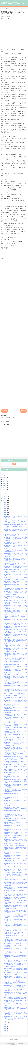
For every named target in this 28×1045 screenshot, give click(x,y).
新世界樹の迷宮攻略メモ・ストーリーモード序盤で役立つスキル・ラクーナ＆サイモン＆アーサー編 (15, 690)
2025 (4, 475)
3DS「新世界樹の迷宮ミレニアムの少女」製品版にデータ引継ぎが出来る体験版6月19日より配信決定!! (15, 884)
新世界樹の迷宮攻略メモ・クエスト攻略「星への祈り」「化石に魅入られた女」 (15, 623)
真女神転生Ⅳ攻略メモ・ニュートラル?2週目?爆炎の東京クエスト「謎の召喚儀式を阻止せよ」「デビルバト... (15, 1013)
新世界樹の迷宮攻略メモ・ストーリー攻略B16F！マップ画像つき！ (14, 563)
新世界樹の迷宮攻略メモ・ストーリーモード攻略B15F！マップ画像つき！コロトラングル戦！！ (15, 571)
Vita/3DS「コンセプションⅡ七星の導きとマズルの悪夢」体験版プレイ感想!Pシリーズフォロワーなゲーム (15, 926)
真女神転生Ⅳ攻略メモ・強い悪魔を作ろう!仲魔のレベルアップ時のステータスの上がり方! (15, 977)
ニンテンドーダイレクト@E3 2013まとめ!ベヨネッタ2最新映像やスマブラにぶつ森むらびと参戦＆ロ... (15, 911)
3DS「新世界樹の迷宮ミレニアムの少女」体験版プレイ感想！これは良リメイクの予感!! (15, 770)
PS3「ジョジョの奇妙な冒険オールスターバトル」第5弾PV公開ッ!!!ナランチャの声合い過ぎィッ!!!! (15, 940)
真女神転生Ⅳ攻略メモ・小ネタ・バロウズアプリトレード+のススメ (15, 949)
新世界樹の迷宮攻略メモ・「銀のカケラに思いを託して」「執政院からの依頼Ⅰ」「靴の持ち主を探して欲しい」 (15, 607)
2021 (4, 483)
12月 (5, 502)
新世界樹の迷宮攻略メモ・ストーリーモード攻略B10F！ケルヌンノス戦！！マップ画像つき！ (15, 616)
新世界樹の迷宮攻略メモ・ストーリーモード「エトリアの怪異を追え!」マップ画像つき (15, 808)
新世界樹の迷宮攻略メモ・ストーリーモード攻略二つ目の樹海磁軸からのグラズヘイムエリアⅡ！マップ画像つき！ (15, 611)
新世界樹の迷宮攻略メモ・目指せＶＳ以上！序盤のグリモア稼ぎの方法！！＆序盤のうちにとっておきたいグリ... (15, 749)
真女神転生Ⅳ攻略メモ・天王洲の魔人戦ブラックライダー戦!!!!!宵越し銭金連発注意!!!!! (15, 986)
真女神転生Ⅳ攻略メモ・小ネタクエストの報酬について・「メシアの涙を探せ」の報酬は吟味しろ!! (15, 969)
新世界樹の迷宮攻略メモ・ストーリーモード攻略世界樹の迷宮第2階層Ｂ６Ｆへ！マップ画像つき (15, 654)
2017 (4, 492)
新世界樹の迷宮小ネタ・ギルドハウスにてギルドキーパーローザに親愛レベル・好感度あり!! (15, 766)
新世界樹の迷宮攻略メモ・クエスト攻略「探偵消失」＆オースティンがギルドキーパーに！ (15, 578)
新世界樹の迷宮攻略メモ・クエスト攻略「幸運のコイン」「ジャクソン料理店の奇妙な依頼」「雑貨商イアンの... (15, 631)
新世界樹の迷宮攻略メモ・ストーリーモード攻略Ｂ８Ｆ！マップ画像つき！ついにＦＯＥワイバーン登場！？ (15, 636)
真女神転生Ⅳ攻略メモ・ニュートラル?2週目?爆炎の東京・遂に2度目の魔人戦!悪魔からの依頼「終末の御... (15, 1018)
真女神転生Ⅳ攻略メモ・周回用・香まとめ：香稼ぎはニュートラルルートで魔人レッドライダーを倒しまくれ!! (15, 945)
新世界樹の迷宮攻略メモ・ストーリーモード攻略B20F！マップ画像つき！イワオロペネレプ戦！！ (15, 531)
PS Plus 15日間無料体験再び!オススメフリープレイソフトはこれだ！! (15, 762)
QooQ (16, 1044)
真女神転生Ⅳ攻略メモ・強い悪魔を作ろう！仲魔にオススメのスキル (15, 823)
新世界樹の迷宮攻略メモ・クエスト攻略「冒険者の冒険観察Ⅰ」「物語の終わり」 (15, 670)
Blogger (16, 1039)
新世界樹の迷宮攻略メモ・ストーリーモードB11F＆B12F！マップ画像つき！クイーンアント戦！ (15, 597)
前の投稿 (23, 410)
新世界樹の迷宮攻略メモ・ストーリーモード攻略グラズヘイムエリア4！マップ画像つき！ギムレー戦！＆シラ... (15, 521)
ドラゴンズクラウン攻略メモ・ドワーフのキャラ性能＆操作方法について (15, 725)
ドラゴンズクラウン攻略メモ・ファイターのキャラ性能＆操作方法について (15, 732)
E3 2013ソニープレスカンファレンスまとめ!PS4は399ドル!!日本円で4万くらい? (14, 933)
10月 (5, 506)
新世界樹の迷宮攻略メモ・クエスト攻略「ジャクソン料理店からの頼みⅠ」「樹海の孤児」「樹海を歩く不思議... (15, 593)
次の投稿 (4, 410)
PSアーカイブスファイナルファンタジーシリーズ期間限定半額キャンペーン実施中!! (15, 929)
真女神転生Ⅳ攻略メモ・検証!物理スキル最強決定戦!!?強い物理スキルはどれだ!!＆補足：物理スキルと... (15, 848)
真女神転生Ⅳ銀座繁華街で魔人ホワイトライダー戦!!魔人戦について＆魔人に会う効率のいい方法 (15, 1008)
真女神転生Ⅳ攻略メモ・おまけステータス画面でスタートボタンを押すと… (15, 833)
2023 (4, 479)
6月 (5, 514)
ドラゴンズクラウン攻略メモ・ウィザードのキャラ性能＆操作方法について (15, 718)
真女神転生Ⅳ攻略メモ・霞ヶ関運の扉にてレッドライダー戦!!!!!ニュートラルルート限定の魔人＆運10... (15, 994)
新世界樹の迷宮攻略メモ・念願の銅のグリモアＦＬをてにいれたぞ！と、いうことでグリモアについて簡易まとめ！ (15, 739)
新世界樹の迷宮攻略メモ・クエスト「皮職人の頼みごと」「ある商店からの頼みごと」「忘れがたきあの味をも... (15, 790)
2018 (4, 489)
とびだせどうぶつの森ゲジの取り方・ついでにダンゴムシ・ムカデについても (15, 869)
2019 (4, 487)
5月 (5, 1022)
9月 (5, 508)
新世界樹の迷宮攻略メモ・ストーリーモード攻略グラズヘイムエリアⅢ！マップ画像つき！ (15, 567)
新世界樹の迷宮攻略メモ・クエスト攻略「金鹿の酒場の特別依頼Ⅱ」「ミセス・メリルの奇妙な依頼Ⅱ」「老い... (15, 650)
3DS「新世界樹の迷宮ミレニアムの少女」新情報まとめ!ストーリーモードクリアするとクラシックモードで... (15, 860)
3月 (5, 1026)
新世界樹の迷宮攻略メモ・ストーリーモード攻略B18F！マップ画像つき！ (15, 543)
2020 (4, 485)
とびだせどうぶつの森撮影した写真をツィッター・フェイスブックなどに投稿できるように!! (15, 876)
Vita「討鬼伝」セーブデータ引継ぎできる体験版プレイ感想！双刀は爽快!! (15, 836)
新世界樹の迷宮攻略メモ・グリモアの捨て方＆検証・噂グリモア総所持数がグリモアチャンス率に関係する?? (15, 744)
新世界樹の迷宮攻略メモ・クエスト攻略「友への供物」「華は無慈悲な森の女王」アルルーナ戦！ (15, 526)
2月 (5, 1028)
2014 (4, 498)
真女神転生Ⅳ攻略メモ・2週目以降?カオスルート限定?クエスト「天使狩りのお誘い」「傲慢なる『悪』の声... (15, 965)
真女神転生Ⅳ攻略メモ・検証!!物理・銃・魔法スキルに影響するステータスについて (15, 894)
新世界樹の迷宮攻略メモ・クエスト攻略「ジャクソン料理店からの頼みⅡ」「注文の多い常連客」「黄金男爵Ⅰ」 (15, 555)
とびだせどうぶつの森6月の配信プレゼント (14, 872)
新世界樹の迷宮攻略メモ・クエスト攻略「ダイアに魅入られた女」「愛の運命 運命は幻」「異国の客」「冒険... (15, 560)
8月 (5, 510)
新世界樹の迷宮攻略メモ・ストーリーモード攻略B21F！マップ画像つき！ (15, 517)
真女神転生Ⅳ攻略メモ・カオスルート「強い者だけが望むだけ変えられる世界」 (15, 960)
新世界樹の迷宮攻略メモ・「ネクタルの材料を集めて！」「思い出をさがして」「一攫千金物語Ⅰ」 (15, 781)
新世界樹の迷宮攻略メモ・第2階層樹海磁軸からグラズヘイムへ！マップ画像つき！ (15, 658)
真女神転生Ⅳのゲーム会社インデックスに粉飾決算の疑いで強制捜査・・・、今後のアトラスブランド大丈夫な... (15, 907)
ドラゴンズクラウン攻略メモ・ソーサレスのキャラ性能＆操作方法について (15, 715)
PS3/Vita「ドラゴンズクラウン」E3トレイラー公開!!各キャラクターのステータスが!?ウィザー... (15, 921)
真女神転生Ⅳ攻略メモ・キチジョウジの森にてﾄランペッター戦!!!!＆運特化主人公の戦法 (15, 998)
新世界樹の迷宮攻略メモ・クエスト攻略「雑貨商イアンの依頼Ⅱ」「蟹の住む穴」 (15, 589)
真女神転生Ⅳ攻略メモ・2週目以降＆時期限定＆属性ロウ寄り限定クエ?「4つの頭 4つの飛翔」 (15, 957)
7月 (5, 512)
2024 (4, 477)
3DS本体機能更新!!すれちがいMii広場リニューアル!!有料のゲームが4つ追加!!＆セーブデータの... (15, 840)
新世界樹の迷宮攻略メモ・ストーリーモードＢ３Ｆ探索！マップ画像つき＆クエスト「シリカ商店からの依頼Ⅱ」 (15, 682)
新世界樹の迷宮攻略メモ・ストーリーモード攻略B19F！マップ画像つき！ (15, 534)
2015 (4, 496)
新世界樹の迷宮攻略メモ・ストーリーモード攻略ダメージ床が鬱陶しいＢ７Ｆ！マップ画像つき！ (15, 645)
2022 (4, 481)
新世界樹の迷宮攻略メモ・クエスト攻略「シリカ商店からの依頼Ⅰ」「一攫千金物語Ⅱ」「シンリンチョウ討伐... (15, 753)
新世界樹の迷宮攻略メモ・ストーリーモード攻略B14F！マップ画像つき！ (15, 582)
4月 (5, 1024)
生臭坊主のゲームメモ (12, 2)
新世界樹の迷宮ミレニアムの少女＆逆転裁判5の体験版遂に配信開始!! (15, 819)
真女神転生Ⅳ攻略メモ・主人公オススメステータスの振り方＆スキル (15, 826)
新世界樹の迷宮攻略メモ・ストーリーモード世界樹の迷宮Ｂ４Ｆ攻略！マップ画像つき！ (15, 673)
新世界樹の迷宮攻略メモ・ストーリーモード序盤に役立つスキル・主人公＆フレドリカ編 (15, 701)
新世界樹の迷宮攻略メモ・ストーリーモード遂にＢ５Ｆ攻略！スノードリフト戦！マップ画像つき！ (15, 666)
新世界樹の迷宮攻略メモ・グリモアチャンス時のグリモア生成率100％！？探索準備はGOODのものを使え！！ (15, 758)
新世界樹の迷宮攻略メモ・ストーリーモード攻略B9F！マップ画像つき (15, 627)
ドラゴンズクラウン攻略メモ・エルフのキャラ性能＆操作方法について (15, 721)
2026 (4, 473)
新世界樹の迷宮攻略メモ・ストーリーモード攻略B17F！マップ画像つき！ (15, 546)
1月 (5, 1030)
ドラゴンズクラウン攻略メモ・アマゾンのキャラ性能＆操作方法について (15, 728)
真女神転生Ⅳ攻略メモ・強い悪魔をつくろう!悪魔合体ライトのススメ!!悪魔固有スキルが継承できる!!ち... (15, 982)
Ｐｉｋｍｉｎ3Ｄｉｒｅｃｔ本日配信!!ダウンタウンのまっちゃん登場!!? (15, 694)
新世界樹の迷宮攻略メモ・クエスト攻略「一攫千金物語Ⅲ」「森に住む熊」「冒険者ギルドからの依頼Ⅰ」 (15, 678)
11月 (5, 504)
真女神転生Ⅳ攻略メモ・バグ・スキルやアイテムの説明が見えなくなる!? (15, 973)
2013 (4, 500)
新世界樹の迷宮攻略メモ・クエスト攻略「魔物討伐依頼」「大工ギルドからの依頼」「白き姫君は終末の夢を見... (15, 550)
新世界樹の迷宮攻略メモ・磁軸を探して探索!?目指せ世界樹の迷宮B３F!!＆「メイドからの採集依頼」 (15, 786)
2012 (4, 1033)
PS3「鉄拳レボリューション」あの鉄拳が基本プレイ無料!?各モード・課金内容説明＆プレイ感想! (15, 902)
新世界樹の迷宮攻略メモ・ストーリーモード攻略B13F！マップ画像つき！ (15, 585)
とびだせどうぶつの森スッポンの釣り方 (14, 866)
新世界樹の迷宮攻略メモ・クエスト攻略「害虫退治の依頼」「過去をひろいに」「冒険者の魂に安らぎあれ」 (15, 602)
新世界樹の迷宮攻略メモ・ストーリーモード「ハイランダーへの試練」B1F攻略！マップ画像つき (15, 815)
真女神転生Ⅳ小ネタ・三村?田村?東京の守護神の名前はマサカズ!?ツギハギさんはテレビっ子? (15, 916)
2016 (4, 494)
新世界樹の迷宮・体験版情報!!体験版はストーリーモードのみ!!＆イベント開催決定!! (15, 844)
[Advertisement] (14, 33)
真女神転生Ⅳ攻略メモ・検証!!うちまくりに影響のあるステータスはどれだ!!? (15, 898)
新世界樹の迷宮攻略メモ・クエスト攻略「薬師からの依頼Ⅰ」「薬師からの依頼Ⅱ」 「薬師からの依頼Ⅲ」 (15, 539)
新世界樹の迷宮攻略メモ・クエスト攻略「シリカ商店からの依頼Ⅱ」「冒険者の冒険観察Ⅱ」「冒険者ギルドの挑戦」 (15, 640)
